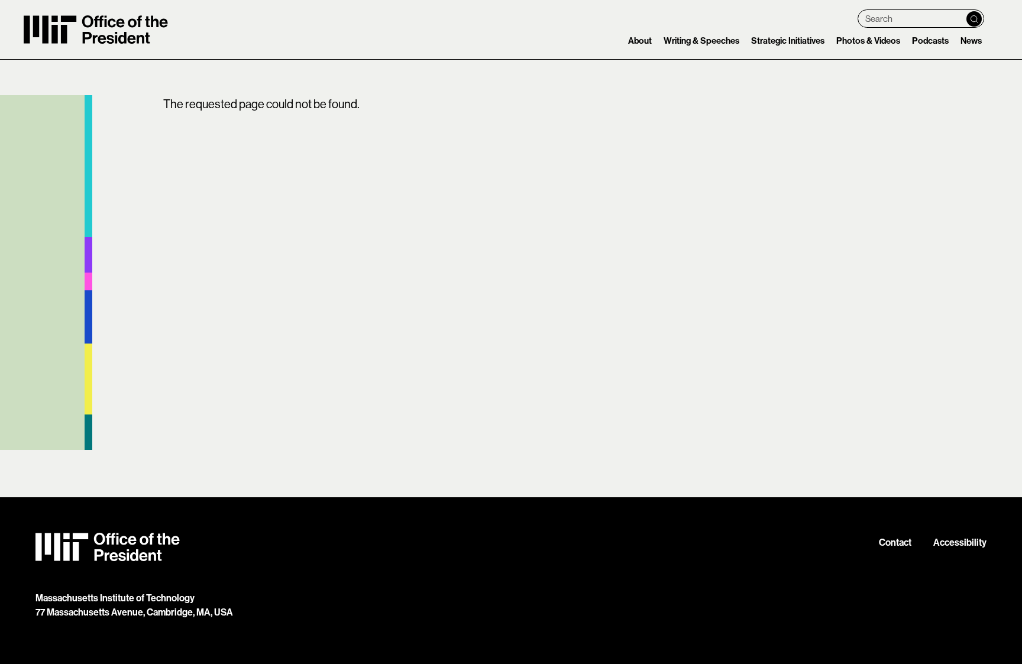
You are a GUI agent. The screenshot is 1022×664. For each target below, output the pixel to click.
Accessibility (960, 542)
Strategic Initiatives (787, 40)
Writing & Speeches (701, 40)
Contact (895, 542)
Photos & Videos (868, 40)
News (971, 40)
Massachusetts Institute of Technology (115, 598)
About (640, 40)
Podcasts (930, 40)
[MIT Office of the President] (511, 547)
